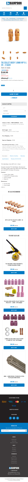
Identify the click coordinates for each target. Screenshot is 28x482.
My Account (14, 439)
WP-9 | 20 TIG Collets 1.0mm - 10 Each (14, 220)
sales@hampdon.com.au (14, 472)
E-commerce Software (12, 480)
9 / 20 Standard (20, 18)
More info (10, 78)
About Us (14, 447)
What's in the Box (14, 156)
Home (3, 18)
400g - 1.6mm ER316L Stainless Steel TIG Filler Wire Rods (14, 377)
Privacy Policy (14, 461)
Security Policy (14, 463)
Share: (3, 70)
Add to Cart (15, 94)
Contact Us (14, 451)
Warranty (22, 156)
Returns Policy (14, 458)
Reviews (13, 159)
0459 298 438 (14, 470)
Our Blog (14, 449)
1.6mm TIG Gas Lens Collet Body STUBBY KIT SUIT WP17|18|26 (14, 339)
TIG (7, 18)
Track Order (14, 441)
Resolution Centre (14, 442)
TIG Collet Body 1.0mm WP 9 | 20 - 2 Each (13, 20)
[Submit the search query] (25, 8)
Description (4, 156)
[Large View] (3, 52)
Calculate (14, 116)
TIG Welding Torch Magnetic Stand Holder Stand (14, 264)
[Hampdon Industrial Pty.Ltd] (14, 3)
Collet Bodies (12, 18)
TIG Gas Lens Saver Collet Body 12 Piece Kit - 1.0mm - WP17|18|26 (14, 302)
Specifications (5, 159)
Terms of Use (14, 459)
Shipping (14, 456)
